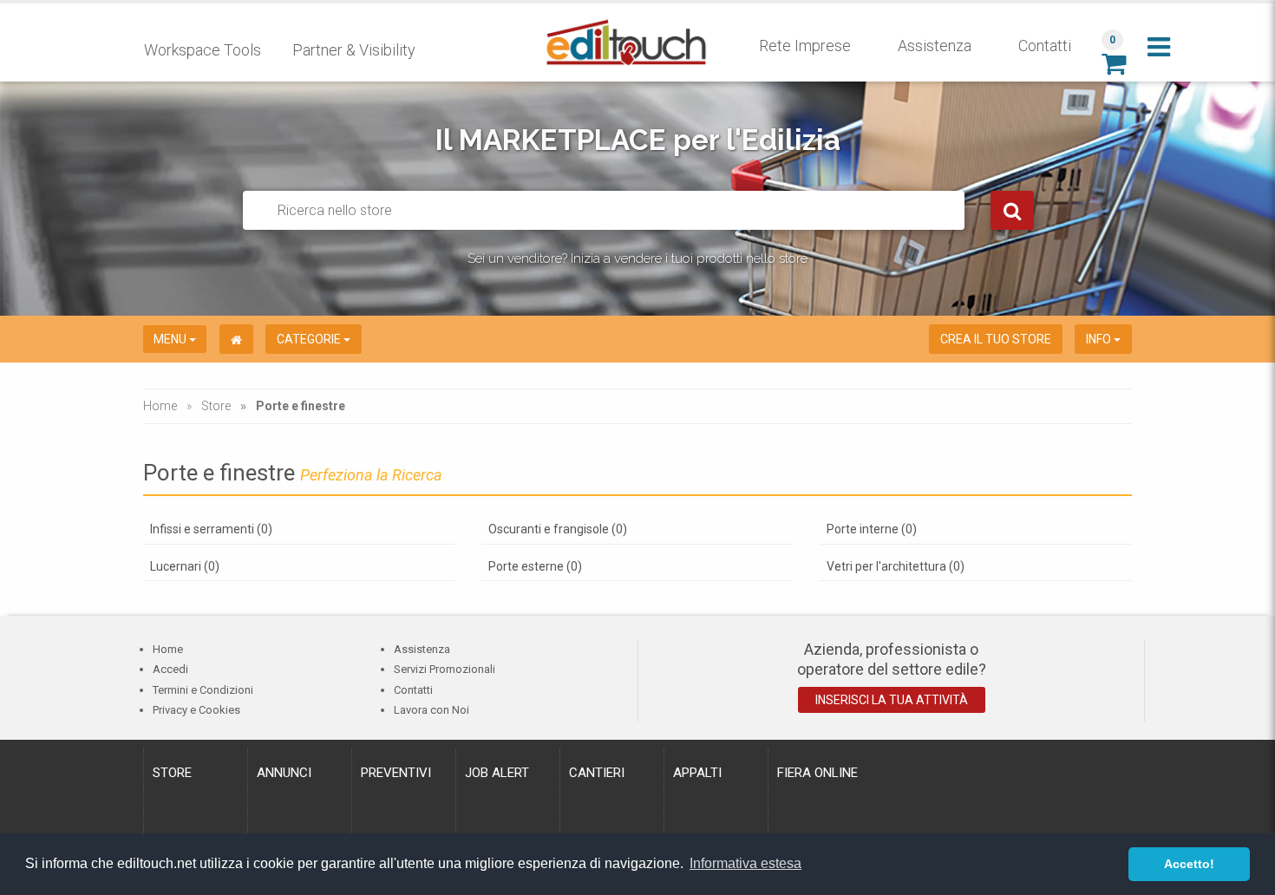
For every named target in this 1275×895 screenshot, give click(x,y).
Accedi (170, 669)
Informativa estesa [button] (745, 863)
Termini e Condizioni (203, 689)
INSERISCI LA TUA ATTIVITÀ (891, 700)
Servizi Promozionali (444, 669)
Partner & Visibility (353, 50)
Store (216, 406)
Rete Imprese (805, 45)
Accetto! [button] (1189, 864)
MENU (171, 339)
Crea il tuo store (995, 339)
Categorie (310, 339)
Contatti (1044, 45)
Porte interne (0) (872, 529)
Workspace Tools (202, 50)
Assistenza (934, 45)
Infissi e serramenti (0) (211, 529)
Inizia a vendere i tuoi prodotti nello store (689, 258)
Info (1100, 339)
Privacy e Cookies (196, 709)
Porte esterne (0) (535, 566)
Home (160, 406)
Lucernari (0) (184, 566)
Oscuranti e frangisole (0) (557, 529)
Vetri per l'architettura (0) (895, 566)
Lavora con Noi (431, 709)
